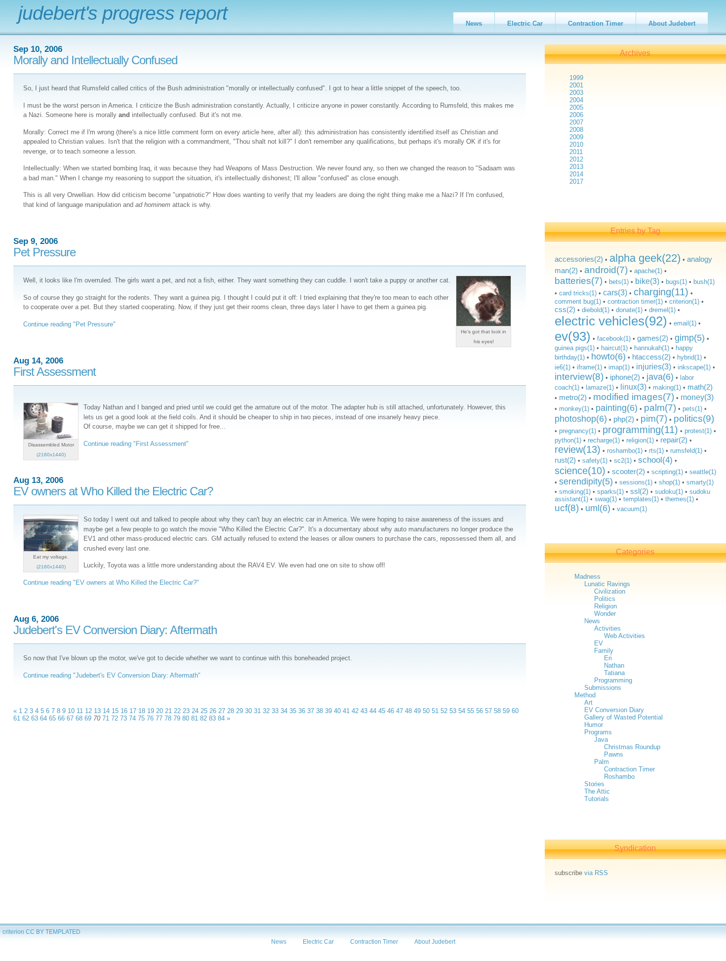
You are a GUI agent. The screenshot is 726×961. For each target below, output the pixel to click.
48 (408, 711)
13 (97, 711)
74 (132, 718)
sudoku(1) (669, 491)
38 (319, 711)
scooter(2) (628, 471)
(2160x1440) (51, 454)
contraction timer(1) (635, 301)
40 (337, 711)
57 (488, 711)
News (474, 23)
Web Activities (624, 636)
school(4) (655, 460)
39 (328, 711)
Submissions (602, 687)
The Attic (597, 791)
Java (601, 739)
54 (461, 711)
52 (444, 711)
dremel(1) (662, 310)
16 (124, 711)
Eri (608, 658)
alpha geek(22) (645, 258)
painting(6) (617, 408)
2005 (576, 107)
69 (87, 718)
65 (52, 718)
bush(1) (704, 281)
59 (506, 711)
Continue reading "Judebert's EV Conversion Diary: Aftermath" (112, 675)
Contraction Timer (595, 23)
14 (106, 711)
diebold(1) (595, 310)
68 (79, 718)
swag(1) (606, 499)
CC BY (35, 931)
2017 (576, 181)
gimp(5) (690, 338)
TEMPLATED (63, 931)
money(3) (697, 397)
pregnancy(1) (577, 431)
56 (479, 711)
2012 (576, 159)
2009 (576, 137)
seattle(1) (702, 472)
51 (435, 711)
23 (186, 711)
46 (390, 711)
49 (417, 711)
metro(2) (573, 397)
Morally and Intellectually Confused (95, 60)
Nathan (614, 665)
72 (114, 718)
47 (399, 711)
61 (16, 718)
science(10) (580, 470)
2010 (576, 144)
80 (185, 718)
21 (168, 711)
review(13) (578, 449)
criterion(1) (684, 301)
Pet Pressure (44, 252)
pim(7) (654, 418)
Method (585, 695)
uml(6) (597, 508)
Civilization (609, 591)
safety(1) (594, 460)
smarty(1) (700, 482)
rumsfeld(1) (686, 450)
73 (123, 718)
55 (470, 711)
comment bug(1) (578, 301)
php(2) (623, 419)
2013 (576, 166)
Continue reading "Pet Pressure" (69, 324)
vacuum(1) (632, 509)
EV (598, 643)
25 (204, 711)
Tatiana (614, 673)
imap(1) (619, 367)
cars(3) (615, 292)
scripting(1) (667, 472)
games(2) (652, 338)
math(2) (700, 387)
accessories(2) (579, 259)
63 (34, 718)
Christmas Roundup (632, 747)
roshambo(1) (625, 450)
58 (497, 711)
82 (203, 718)
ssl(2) (639, 491)
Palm (601, 761)
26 (212, 711)
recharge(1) (604, 440)
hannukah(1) (651, 348)
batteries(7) (579, 281)
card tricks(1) (578, 293)
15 (115, 711)
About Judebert (671, 23)
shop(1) (669, 482)
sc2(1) (623, 460)
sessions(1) (635, 482)
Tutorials (596, 798)
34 (284, 711)
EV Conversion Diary (614, 710)
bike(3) (647, 281)
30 (248, 711)
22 (177, 711)
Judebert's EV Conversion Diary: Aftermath (115, 630)
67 (70, 718)
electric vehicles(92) (611, 321)
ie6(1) (562, 367)
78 (167, 718)
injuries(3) (653, 366)
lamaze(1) (600, 387)
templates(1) (641, 499)
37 (310, 711)
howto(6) (608, 356)
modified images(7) (633, 397)
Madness (587, 576)
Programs (598, 732)
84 (221, 718)
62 (25, 718)
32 (266, 711)
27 (221, 711)
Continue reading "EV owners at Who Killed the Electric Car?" (111, 582)
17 (132, 711)
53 (452, 711)
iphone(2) (625, 377)
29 (239, 711)
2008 (576, 129)
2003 (576, 92)
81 (194, 718)
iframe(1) (589, 367)
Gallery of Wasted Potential (623, 717)
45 (381, 711)
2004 (576, 100)
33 (275, 711)
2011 (576, 152)
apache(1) (648, 271)
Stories (594, 784)
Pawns (613, 754)
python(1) (568, 440)
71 (105, 718)
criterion (13, 931)
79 (176, 718)
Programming (613, 680)
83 (212, 718)
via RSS (596, 873)
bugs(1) (676, 281)
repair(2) (673, 440)
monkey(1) (574, 408)
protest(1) (698, 431)
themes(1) (679, 499)
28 (230, 711)
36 (301, 711)
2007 (576, 122)
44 (372, 711)
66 (61, 718)
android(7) (606, 270)
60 (515, 711)
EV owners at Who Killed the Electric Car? (113, 491)
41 (346, 711)
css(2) (565, 309)
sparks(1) (610, 491)
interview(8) (579, 376)
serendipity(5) (586, 481)
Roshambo (619, 776)
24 (195, 711)
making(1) (667, 387)
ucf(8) (567, 508)
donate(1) (629, 310)
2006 (576, 115)
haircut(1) (614, 348)
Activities (607, 628)
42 (355, 711)
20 (159, 711)
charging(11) (661, 291)
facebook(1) (614, 338)
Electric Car (525, 23)
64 (43, 718)
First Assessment (54, 372)
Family (603, 650)
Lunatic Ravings (607, 584)
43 (364, 711)
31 (257, 711)
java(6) (660, 377)
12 (88, 711)
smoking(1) (575, 491)
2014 (576, 174)
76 (150, 718)
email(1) (685, 323)
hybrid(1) (689, 357)
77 (159, 718)
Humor (593, 724)
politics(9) (694, 418)
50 (426, 711)
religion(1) (640, 440)
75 (141, 718)
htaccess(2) (651, 357)
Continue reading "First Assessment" (136, 443)
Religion (605, 606)
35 (292, 711)
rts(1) (656, 450)
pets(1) (692, 408)
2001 (576, 85)
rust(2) (565, 460)
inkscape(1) (694, 367)
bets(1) (619, 281)
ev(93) (573, 336)
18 (141, 711)
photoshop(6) (581, 419)
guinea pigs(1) (575, 348)
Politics (604, 598)
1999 (576, 77)
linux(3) (633, 386)
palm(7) (660, 407)
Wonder (605, 613)
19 (150, 711)
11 (80, 711)
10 (71, 711)
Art (588, 702)
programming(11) (640, 429)
